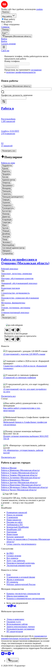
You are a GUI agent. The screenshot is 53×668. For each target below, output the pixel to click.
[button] (4, 39)
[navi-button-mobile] (4, 47)
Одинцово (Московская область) (17, 86)
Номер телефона (12, 61)
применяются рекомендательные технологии (24, 637)
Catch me (5, 50)
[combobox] (13, 98)
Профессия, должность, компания (16, 95)
